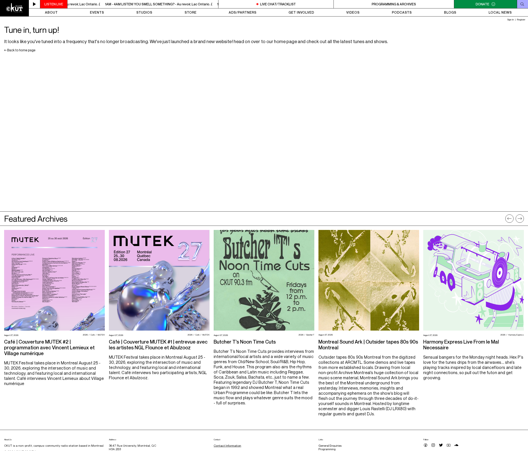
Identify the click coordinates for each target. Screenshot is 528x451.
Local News (500, 12)
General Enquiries (330, 445)
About (51, 12)
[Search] (522, 4)
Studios (144, 12)
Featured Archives (35, 219)
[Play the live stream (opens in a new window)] (34, 4)
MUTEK (101, 334)
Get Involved (301, 12)
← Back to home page (19, 50)
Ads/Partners (243, 12)
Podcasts (402, 12)
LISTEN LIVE (53, 4)
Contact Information (227, 445)
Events (97, 12)
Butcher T (309, 334)
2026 (85, 334)
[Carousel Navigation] (514, 218)
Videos (353, 12)
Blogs (450, 12)
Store (191, 12)
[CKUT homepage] (14, 8)
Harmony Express (515, 334)
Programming (327, 449)
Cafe (92, 334)
